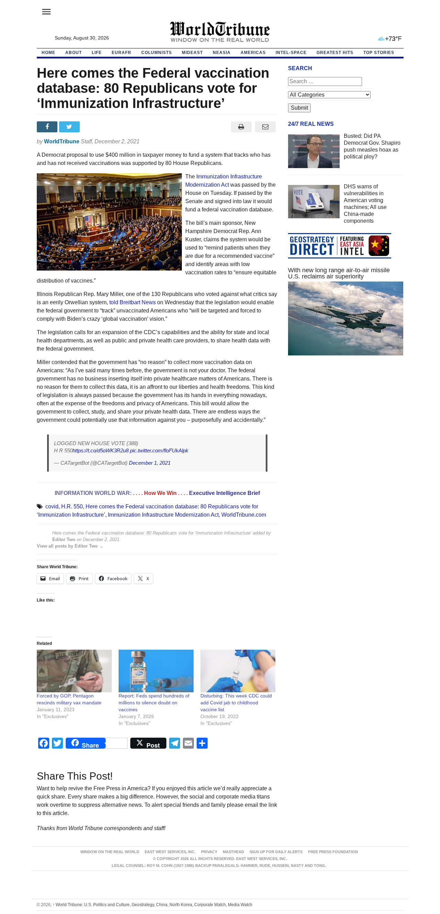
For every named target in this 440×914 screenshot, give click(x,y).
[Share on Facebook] (48, 126)
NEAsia (222, 52)
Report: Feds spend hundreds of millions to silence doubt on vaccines (154, 702)
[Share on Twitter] (70, 126)
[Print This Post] (241, 126)
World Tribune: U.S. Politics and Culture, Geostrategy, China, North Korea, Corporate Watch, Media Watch (152, 904)
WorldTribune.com (243, 515)
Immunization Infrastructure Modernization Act (163, 515)
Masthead (233, 852)
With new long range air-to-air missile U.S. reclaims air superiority (339, 273)
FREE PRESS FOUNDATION (333, 852)
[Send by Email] (265, 126)
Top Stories (378, 52)
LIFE (97, 52)
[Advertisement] (346, 426)
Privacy (209, 852)
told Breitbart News (132, 302)
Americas (253, 52)
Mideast (192, 52)
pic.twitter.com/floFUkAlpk (159, 450)
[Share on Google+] (92, 126)
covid (51, 506)
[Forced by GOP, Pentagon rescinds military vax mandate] (74, 671)
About (73, 52)
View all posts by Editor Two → (70, 546)
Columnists (156, 52)
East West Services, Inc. (170, 852)
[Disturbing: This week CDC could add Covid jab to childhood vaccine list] (237, 671)
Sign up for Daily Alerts (276, 852)
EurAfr (121, 52)
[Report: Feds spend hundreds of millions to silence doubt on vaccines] (156, 671)
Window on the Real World (109, 852)
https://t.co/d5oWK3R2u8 (101, 450)
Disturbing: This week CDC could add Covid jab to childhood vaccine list (236, 702)
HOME (48, 52)
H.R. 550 (72, 506)
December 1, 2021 (149, 463)
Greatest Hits (335, 52)
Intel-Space (291, 52)
